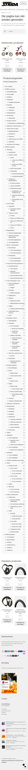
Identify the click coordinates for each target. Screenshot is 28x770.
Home (4, 12)
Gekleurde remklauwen (16, 422)
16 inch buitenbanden (15, 258)
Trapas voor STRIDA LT (16, 225)
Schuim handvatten (15, 350)
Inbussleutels (12, 118)
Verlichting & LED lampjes (13, 144)
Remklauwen (12, 416)
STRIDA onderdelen (10, 147)
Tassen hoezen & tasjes (12, 128)
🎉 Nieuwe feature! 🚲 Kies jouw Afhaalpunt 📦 (14, 735)
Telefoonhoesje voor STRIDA (16, 139)
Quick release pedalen (15, 168)
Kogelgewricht (12, 295)
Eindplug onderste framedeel (17, 308)
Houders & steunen (11, 120)
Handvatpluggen (13, 320)
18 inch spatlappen (13, 457)
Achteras (12, 215)
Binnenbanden (12, 247)
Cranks (12, 157)
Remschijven (12, 430)
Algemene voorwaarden (7, 760)
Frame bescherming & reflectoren (15, 263)
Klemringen (11, 290)
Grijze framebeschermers (16, 275)
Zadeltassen (12, 141)
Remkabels (11, 414)
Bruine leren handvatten (18, 328)
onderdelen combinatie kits (13, 403)
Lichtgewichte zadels (15, 529)
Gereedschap (10, 115)
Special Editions (11, 539)
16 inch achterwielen (17, 470)
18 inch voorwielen (16, 481)
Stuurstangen (12, 358)
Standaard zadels (14, 531)
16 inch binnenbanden (15, 250)
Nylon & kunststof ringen (16, 391)
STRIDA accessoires (10, 89)
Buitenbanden (12, 255)
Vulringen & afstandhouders (15, 401)
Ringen (10, 383)
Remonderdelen (11, 406)
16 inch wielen (13, 468)
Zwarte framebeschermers (16, 278)
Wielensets (11, 486)
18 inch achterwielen (17, 478)
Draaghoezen (12, 133)
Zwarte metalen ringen (17, 388)
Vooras (12, 227)
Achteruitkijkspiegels (12, 91)
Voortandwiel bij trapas (15, 188)
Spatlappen (9, 452)
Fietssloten (9, 105)
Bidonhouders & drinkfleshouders (17, 123)
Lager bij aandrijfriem (15, 185)
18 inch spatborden (13, 447)
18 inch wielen (13, 476)
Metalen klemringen (15, 292)
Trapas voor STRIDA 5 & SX (17, 218)
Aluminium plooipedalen (18, 173)
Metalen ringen (14, 386)
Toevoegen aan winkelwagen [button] (7, 70)
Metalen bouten (14, 373)
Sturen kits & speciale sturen (15, 353)
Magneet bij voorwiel (15, 300)
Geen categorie (8, 86)
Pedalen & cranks (13, 154)
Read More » (9, 725)
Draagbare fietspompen (14, 102)
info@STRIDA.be (6, 704)
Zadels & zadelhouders (12, 494)
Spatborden (9, 435)
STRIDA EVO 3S (11, 545)
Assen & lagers (10, 203)
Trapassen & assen (13, 213)
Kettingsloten (12, 107)
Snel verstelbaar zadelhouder (17, 504)
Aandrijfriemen (12, 152)
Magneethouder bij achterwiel (17, 303)
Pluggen (11, 306)
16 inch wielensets (14, 489)
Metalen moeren (14, 381)
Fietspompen (10, 99)
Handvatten (11, 323)
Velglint (10, 484)
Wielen (8, 463)
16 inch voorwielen (16, 473)
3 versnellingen (10, 537)
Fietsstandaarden (11, 112)
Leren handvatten (14, 326)
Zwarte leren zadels (17, 526)
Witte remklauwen (14, 424)
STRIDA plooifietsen (10, 534)
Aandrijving (9, 149)
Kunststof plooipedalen (17, 176)
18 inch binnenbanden (15, 253)
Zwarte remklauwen (15, 427)
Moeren (10, 378)
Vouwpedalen (13, 171)
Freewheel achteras (15, 183)
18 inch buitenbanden (15, 260)
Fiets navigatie (10, 94)
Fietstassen (11, 136)
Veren (10, 315)
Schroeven (11, 398)
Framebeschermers (13, 266)
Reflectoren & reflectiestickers (14, 126)
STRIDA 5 (9, 542)
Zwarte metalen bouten (15, 375)
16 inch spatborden (13, 437)
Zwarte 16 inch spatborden (16, 444)
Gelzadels (12, 513)
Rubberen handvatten (15, 335)
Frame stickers (13, 268)
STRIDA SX (10, 550)
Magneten (11, 298)
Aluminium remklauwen (16, 419)
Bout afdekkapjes (13, 367)
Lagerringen (11, 206)
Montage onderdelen (12, 365)
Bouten (10, 370)
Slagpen (12, 287)
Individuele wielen (13, 465)
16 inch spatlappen (13, 455)
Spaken (9, 432)
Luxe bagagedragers (14, 242)
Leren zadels (13, 521)
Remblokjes (11, 408)
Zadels (10, 510)
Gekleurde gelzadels (17, 516)
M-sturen (12, 355)
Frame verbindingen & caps (13, 280)
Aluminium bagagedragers (15, 233)
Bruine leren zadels (16, 524)
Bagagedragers (10, 230)
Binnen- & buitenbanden (13, 245)
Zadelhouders (12, 497)
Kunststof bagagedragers (15, 239)
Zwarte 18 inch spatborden (16, 449)
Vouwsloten (11, 110)
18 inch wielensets (14, 492)
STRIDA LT (9, 547)
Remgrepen (11, 411)
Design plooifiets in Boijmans (11, 740)
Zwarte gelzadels (16, 518)
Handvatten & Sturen (12, 318)
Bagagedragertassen (14, 131)
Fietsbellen (9, 97)
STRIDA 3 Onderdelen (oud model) (15, 460)
